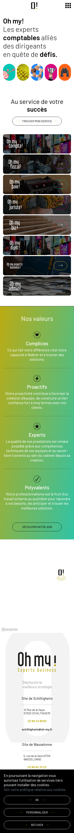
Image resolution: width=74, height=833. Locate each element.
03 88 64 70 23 (37, 767)
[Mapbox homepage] (9, 629)
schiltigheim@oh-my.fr (37, 729)
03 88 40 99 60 (37, 721)
